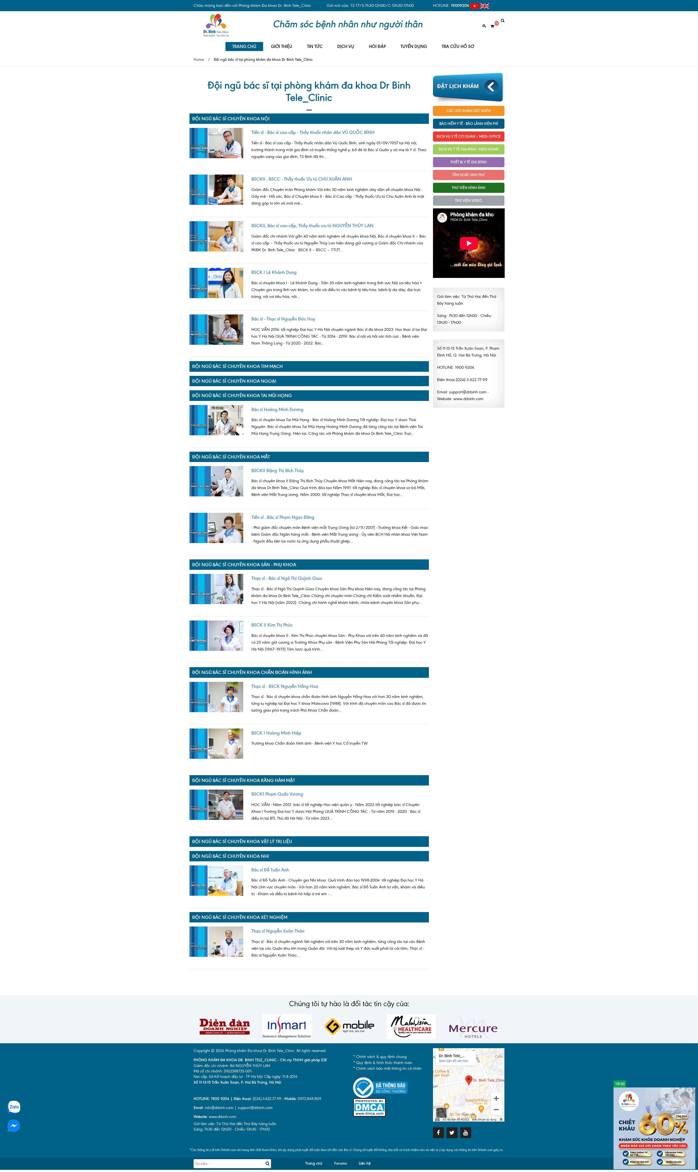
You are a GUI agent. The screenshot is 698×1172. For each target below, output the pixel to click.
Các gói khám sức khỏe (469, 111)
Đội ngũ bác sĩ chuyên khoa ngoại (234, 381)
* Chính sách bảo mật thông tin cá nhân (387, 1068)
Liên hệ (365, 1163)
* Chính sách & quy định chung (380, 1056)
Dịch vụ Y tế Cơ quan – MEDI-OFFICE (469, 136)
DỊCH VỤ (345, 46)
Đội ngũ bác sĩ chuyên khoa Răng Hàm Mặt (243, 780)
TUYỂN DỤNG (414, 46)
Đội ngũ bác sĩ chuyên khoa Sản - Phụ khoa (244, 564)
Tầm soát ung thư (468, 175)
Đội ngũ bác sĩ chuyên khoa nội (231, 118)
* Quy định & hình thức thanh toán (382, 1062)
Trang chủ (313, 1163)
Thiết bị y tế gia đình (468, 162)
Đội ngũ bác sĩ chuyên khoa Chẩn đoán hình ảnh (252, 672)
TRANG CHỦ (244, 46)
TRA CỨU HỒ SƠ (458, 46)
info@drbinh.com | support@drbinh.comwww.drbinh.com (233, 1112)
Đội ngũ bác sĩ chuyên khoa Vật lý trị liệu (242, 841)
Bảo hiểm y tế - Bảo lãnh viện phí (468, 123)
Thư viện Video (468, 200)
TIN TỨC (315, 46)
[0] (490, 26)
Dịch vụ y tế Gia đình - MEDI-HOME (468, 149)
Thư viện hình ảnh (468, 187)
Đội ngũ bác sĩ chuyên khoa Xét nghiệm (239, 917)
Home (199, 59)
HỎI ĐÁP (377, 46)
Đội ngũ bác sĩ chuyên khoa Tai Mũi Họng (242, 395)
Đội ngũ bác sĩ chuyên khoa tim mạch (237, 366)
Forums (340, 1163)
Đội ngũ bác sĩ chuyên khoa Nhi (230, 856)
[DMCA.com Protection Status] (369, 1107)
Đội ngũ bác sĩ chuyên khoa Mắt (231, 457)
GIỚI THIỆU (281, 46)
